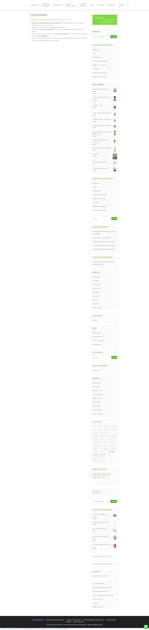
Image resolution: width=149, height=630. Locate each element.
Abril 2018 (96, 300)
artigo (95, 429)
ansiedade (112, 426)
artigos (100, 429)
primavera (96, 451)
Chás (94, 53)
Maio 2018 (96, 296)
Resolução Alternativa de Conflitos (102, 587)
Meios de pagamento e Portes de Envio (103, 595)
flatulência (96, 439)
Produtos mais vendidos (99, 65)
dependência (96, 435)
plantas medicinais (104, 448)
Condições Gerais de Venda (100, 591)
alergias (95, 426)
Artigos (95, 320)
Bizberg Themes (98, 624)
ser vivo (108, 454)
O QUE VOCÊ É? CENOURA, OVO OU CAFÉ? (104, 241)
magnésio (112, 442)
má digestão (105, 445)
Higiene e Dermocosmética (100, 61)
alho (100, 426)
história (101, 439)
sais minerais (102, 451)
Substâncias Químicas (98, 460)
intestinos (105, 442)
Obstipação (96, 448)
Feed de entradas (97, 336)
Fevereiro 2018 (97, 307)
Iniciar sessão (96, 333)
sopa (105, 457)
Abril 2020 (96, 280)
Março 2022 (96, 277)
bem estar (96, 432)
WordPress (83, 624)
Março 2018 (96, 304)
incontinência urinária (110, 439)
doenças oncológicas (111, 435)
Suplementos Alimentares (100, 72)
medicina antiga (97, 445)
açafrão (114, 429)
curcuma (107, 432)
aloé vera (105, 426)
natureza (112, 445)
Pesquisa (113, 36)
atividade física (107, 429)
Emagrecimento (97, 57)
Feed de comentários (98, 340)
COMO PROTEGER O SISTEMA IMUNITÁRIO (104, 249)
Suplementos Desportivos (100, 76)
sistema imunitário (97, 457)
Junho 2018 (96, 292)
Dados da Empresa (98, 607)
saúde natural (99, 454)
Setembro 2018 (97, 288)
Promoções (96, 69)
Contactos (95, 603)
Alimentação (96, 49)
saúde (111, 451)
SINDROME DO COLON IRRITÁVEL (101, 238)
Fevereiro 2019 (97, 284)
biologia (101, 432)
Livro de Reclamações (99, 583)
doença (102, 435)
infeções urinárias (97, 442)
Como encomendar (98, 599)
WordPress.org (97, 344)
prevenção (113, 448)
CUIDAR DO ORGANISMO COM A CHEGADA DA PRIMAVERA (103, 233)
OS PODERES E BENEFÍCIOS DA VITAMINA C (104, 245)
